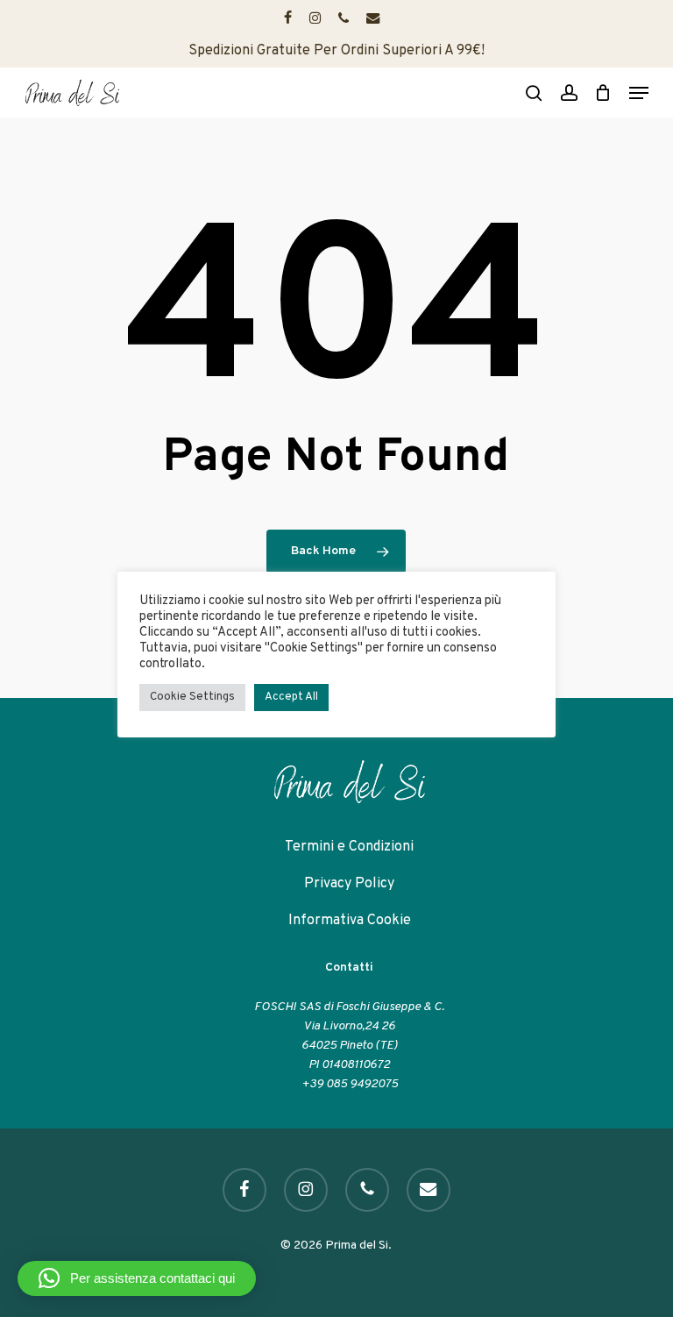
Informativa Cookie (349, 920)
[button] (638, 93)
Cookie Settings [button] (192, 697)
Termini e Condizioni (349, 847)
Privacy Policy (349, 884)
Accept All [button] (291, 697)
